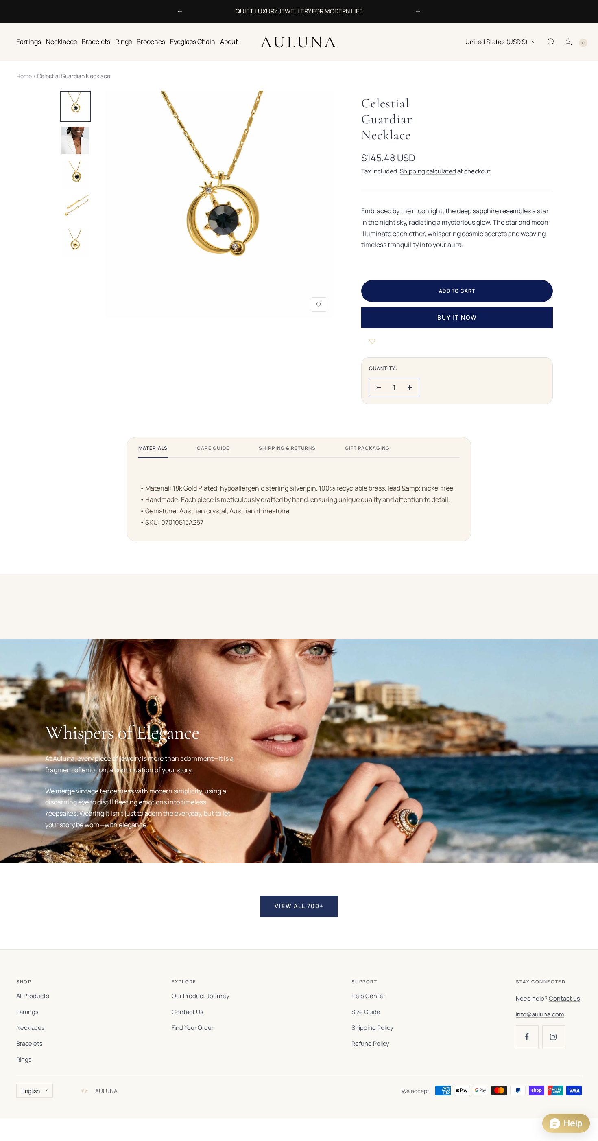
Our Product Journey (200, 996)
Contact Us (187, 1011)
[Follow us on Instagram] (553, 1036)
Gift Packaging (367, 448)
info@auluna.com (540, 1014)
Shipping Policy (372, 1027)
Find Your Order (193, 1027)
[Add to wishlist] (372, 341)
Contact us (564, 998)
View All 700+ (299, 906)
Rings (123, 41)
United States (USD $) (496, 41)
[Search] (551, 42)
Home (24, 76)
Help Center (368, 996)
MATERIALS (153, 448)
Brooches (151, 41)
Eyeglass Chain (192, 41)
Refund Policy (370, 1043)
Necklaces (61, 41)
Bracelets (96, 41)
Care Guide (213, 448)
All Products (32, 996)
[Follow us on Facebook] (527, 1036)
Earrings (28, 41)
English (31, 1091)
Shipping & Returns (287, 448)
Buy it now (457, 317)
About (229, 41)
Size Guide (365, 1011)
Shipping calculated (428, 171)
